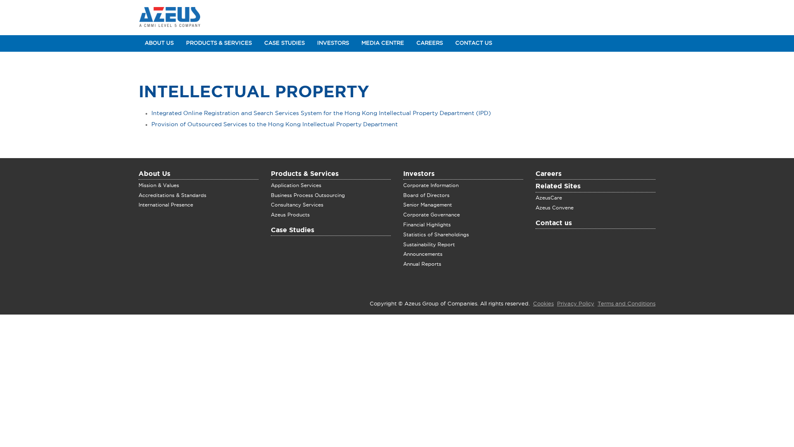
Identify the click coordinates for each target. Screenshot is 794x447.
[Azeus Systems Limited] (169, 17)
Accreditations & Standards (172, 195)
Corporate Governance (431, 214)
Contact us (554, 223)
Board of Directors (426, 195)
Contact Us (473, 43)
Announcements (422, 254)
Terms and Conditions (626, 304)
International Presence (166, 204)
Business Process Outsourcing (308, 195)
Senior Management (427, 204)
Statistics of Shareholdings (436, 234)
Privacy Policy (575, 304)
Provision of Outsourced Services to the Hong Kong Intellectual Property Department (274, 124)
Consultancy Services (297, 204)
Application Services (296, 185)
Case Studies (284, 43)
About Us (159, 43)
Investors (333, 43)
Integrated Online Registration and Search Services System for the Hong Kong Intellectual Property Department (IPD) (321, 113)
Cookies (543, 304)
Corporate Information (431, 185)
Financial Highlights (427, 224)
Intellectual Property (254, 92)
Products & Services (219, 43)
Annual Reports (422, 264)
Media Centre (382, 43)
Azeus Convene (555, 207)
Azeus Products (290, 214)
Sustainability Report (429, 244)
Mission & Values (159, 185)
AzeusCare (549, 197)
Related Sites (558, 187)
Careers (429, 43)
